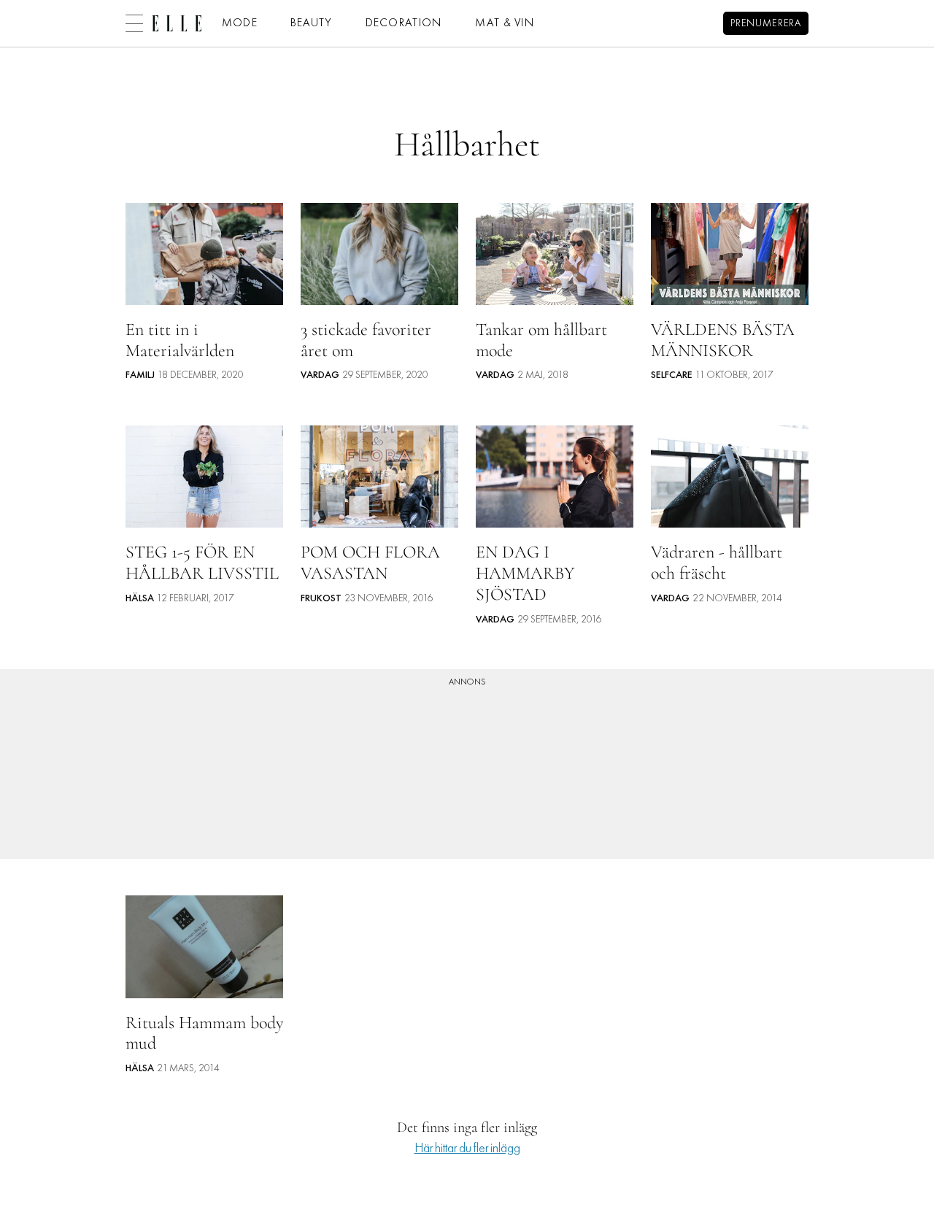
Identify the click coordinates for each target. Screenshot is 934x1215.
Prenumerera (765, 23)
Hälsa (140, 598)
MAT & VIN (505, 23)
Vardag (320, 375)
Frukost (321, 598)
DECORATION (404, 23)
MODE (240, 23)
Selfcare (671, 375)
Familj (140, 375)
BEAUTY (311, 23)
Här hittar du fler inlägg (467, 1149)
